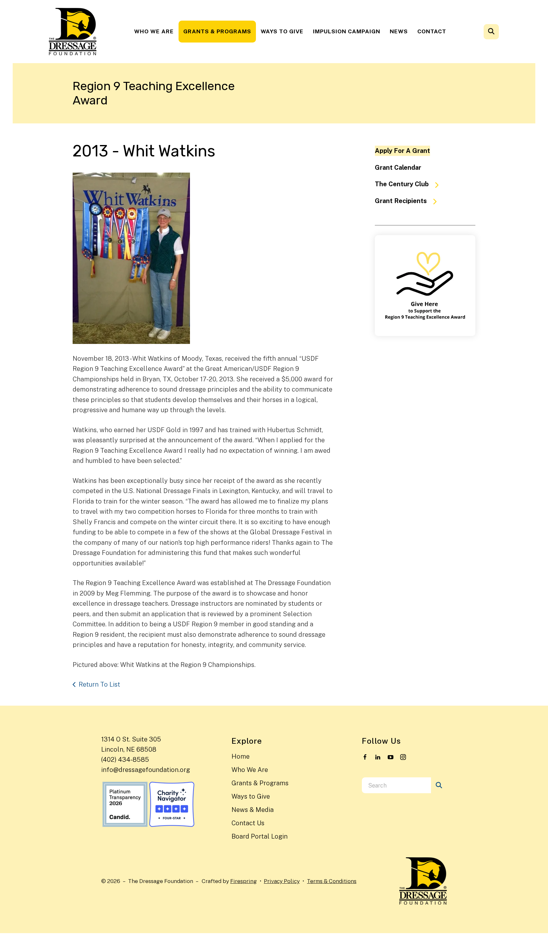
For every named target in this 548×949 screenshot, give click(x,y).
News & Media (253, 810)
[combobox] (499, 31)
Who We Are (154, 31)
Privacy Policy (282, 881)
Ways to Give (282, 31)
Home (241, 756)
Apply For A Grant (402, 151)
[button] (491, 31)
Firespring (243, 881)
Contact (431, 31)
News (399, 31)
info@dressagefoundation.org (145, 770)
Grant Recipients (401, 201)
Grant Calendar (398, 167)
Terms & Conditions (331, 881)
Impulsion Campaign (346, 31)
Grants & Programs (217, 31)
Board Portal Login (260, 836)
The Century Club (402, 184)
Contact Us (248, 823)
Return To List (99, 684)
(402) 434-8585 (125, 759)
